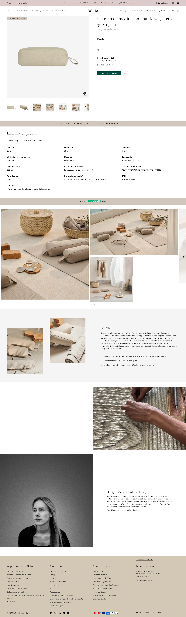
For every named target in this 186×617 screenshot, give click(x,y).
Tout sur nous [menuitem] (150, 11)
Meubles (53, 578)
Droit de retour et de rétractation (107, 585)
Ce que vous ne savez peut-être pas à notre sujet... (25, 596)
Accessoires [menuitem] (28, 11)
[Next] (86, 107)
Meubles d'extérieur (58, 582)
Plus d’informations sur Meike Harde (122, 510)
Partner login (22, 3)
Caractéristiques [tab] (14, 141)
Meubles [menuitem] (19, 11)
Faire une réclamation (102, 589)
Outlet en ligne (56, 606)
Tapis (52, 589)
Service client (101, 566)
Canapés (53, 575)
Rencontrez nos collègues (18, 578)
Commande (98, 571)
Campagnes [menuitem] (39, 11)
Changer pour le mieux (17, 589)
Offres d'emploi (13, 582)
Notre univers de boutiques (19, 575)
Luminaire (54, 585)
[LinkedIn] (68, 613)
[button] (94, 304)
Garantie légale (99, 599)
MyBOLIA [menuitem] (161, 11)
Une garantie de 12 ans (102, 578)
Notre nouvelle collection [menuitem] (55, 11)
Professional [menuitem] (137, 11)
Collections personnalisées (61, 595)
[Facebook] (51, 613)
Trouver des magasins (152, 612)
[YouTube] (60, 613)
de (178, 3)
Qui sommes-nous (15, 571)
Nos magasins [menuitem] (124, 11)
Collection (57, 566)
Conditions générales (102, 582)
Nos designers (13, 585)
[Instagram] (55, 613)
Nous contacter (99, 592)
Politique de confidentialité (104, 595)
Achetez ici (130, 3)
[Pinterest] (64, 613)
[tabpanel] (93, 170)
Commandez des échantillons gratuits (66, 599)
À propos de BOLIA (20, 566)
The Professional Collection (61, 602)
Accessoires (55, 592)
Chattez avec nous (144, 581)
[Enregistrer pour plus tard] (125, 73)
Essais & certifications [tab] (33, 141)
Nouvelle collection (58, 571)
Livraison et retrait (100, 575)
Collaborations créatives (17, 592)
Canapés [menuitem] (10, 11)
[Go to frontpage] (93, 11)
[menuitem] (168, 11)
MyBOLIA (11, 601)
